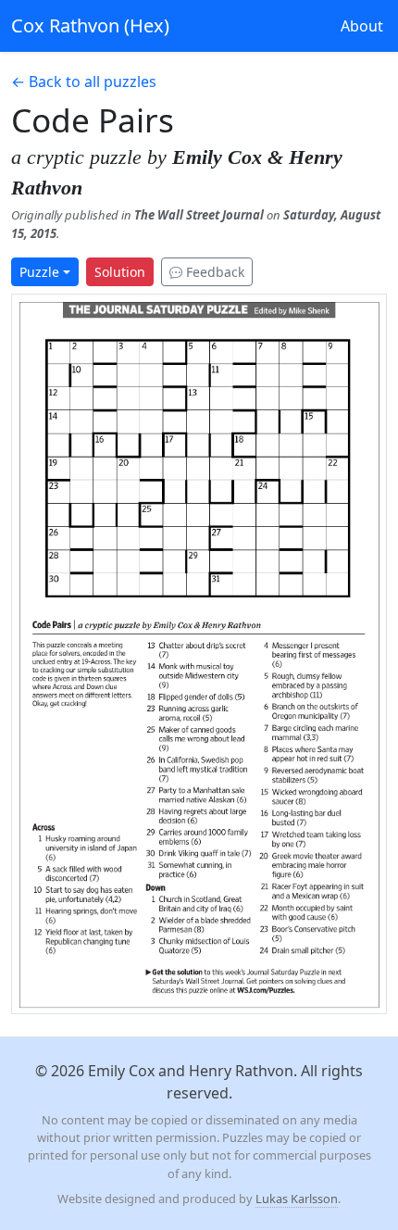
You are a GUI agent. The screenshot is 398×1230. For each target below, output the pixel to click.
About (362, 26)
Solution (119, 272)
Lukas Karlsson (296, 1198)
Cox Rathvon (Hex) (90, 25)
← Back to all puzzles (83, 81)
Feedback (213, 272)
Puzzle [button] (39, 272)
